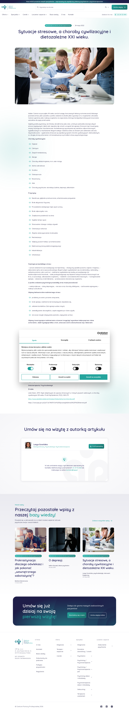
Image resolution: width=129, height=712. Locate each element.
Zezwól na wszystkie (93, 377)
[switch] (53, 368)
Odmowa (35, 377)
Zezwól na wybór (64, 377)
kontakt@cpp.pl (72, 470)
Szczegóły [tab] (64, 340)
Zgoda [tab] (34, 340)
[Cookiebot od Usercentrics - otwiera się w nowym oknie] (99, 333)
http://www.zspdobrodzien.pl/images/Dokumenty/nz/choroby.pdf (51, 399)
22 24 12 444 (77, 468)
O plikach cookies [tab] (94, 340)
